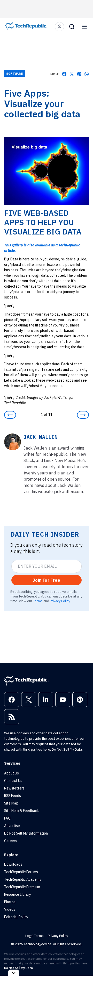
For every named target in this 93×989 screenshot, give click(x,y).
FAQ (7, 818)
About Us (11, 773)
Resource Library (17, 894)
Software (14, 73)
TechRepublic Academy (22, 879)
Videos (9, 909)
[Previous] (10, 415)
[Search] (71, 26)
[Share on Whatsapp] (86, 74)
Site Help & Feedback (21, 810)
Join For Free (46, 580)
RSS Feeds (12, 795)
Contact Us (13, 780)
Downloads (13, 864)
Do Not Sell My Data (67, 749)
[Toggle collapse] (13, 973)
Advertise (12, 825)
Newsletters (14, 788)
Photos (10, 902)
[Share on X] (71, 74)
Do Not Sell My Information (26, 833)
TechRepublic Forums (21, 872)
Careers (10, 840)
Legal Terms (34, 936)
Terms (38, 601)
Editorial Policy (16, 917)
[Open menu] (84, 26)
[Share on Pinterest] (79, 74)
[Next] (83, 415)
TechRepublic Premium (22, 887)
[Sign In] (59, 26)
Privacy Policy (60, 601)
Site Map (11, 803)
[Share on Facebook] (64, 74)
